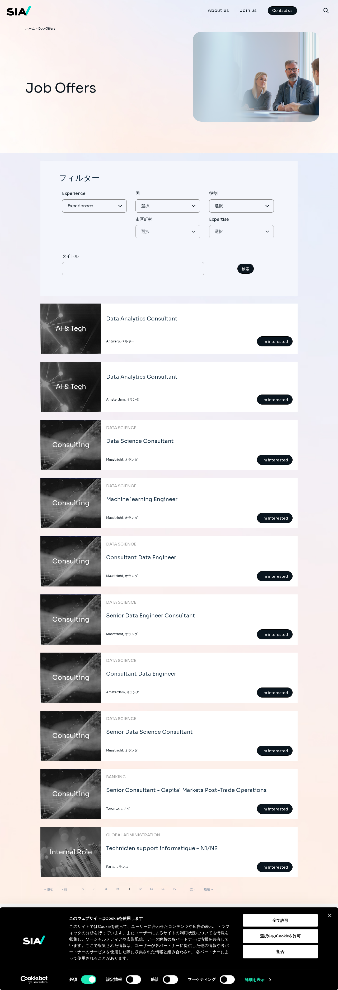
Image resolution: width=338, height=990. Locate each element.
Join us (248, 10)
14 (163, 890)
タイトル (70, 256)
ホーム (30, 28)
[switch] (133, 979)
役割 (213, 193)
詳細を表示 (255, 979)
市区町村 (143, 219)
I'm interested (274, 341)
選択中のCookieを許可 (280, 936)
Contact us (282, 10)
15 (174, 890)
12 (140, 890)
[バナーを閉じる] (330, 915)
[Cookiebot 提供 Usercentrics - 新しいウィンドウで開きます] (34, 980)
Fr (313, 10)
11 (128, 890)
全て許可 (280, 920)
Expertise (219, 219)
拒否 (280, 951)
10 (117, 890)
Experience (74, 193)
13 (151, 890)
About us (218, 10)
